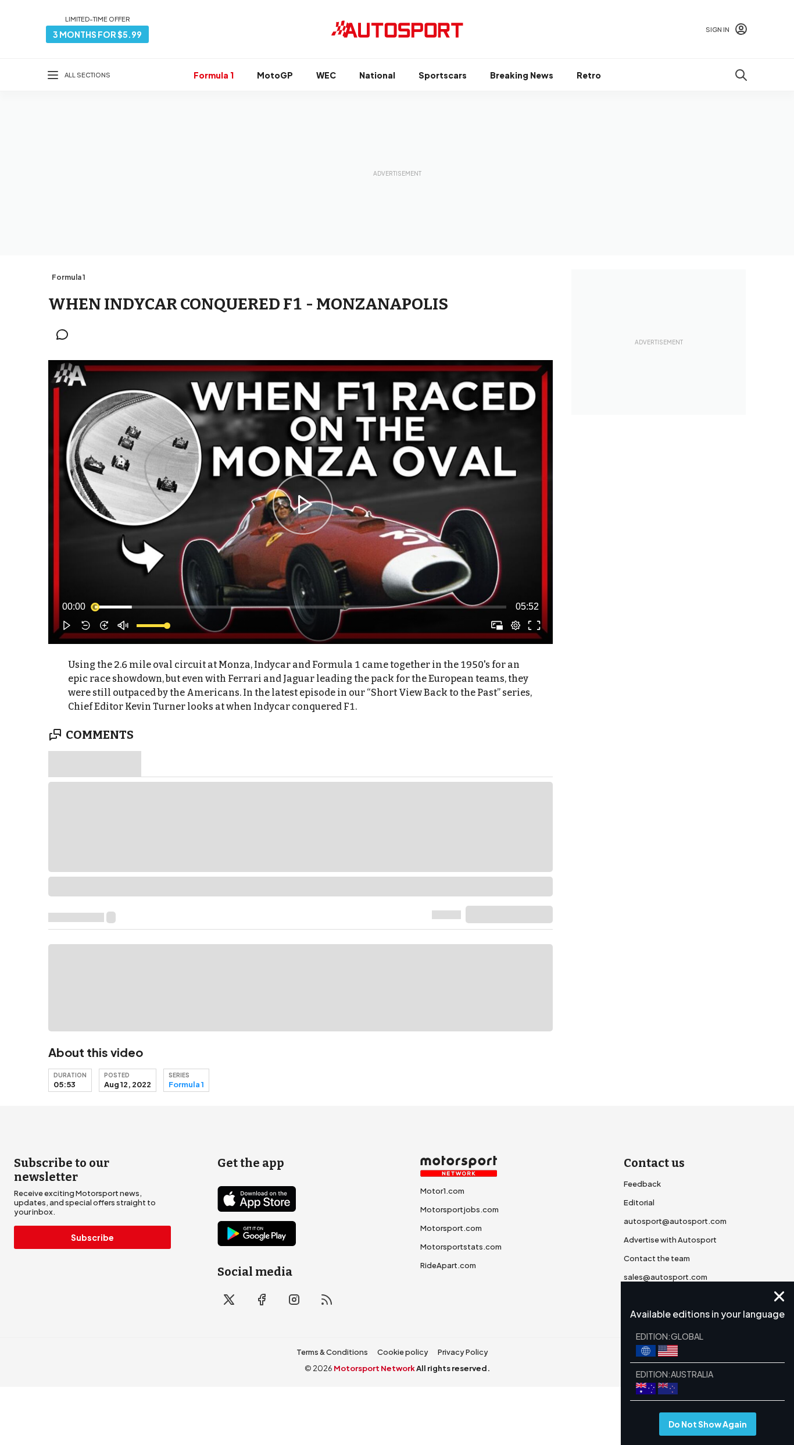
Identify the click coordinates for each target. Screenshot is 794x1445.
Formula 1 (214, 75)
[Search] (741, 75)
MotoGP (275, 75)
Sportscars (443, 75)
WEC (326, 75)
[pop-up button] (515, 625)
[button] (302, 504)
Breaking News (521, 75)
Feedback (642, 1183)
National (377, 75)
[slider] (300, 606)
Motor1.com (442, 1190)
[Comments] (65, 334)
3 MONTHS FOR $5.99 (97, 34)
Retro (589, 75)
